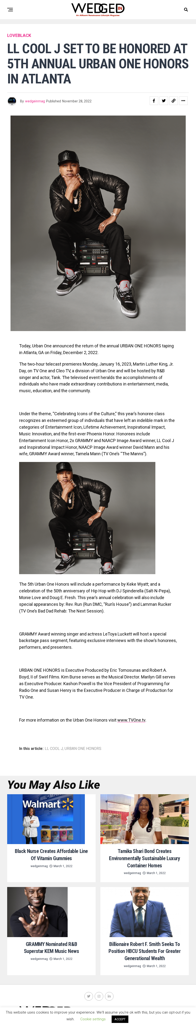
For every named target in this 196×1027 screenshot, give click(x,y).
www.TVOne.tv (131, 720)
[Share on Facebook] (154, 100)
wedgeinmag (35, 101)
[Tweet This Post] (163, 100)
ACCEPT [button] (119, 1019)
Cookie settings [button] (93, 1019)
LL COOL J (54, 749)
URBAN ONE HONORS (83, 749)
